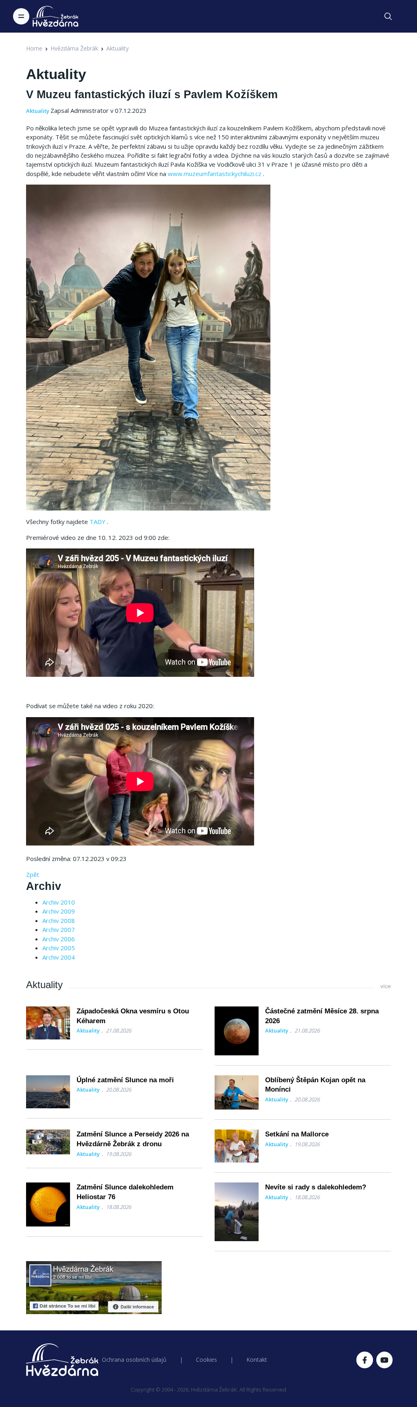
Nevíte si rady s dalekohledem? (315, 1187)
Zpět (32, 874)
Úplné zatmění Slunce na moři (125, 1080)
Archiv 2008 (58, 920)
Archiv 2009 (58, 911)
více (385, 986)
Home (34, 48)
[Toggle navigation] (21, 16)
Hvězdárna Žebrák (74, 48)
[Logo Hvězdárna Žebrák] (55, 16)
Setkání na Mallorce (297, 1134)
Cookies (206, 1359)
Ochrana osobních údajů (134, 1359)
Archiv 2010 (58, 902)
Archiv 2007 (58, 929)
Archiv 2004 (58, 957)
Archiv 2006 (58, 939)
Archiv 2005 (58, 948)
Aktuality (117, 48)
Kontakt (256, 1359)
